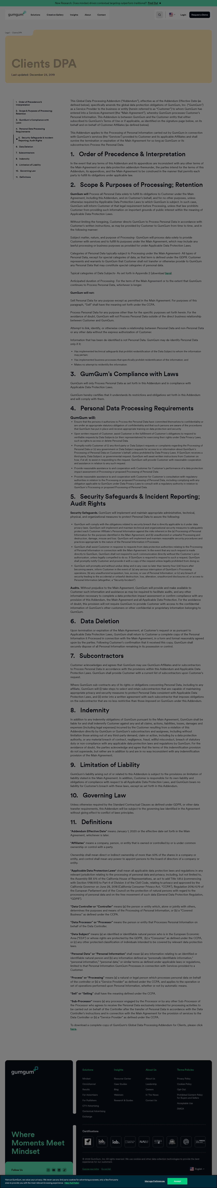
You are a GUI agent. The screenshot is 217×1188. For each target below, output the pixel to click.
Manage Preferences (155, 1181)
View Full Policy (71, 1182)
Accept (177, 1181)
